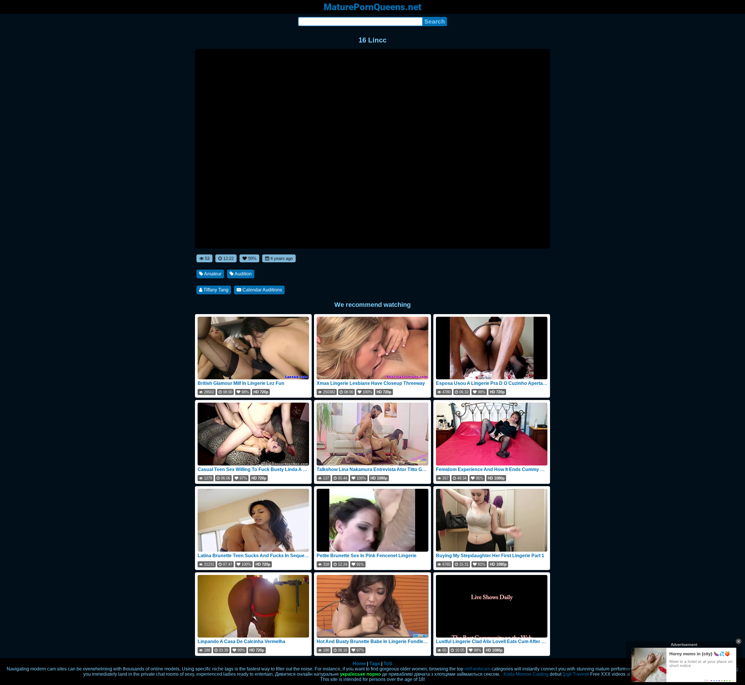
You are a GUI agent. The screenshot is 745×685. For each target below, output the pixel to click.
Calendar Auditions (261, 289)
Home (359, 663)
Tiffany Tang (215, 289)
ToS (388, 663)
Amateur (212, 273)
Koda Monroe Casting (526, 674)
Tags (374, 663)
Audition (243, 273)
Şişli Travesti (576, 674)
